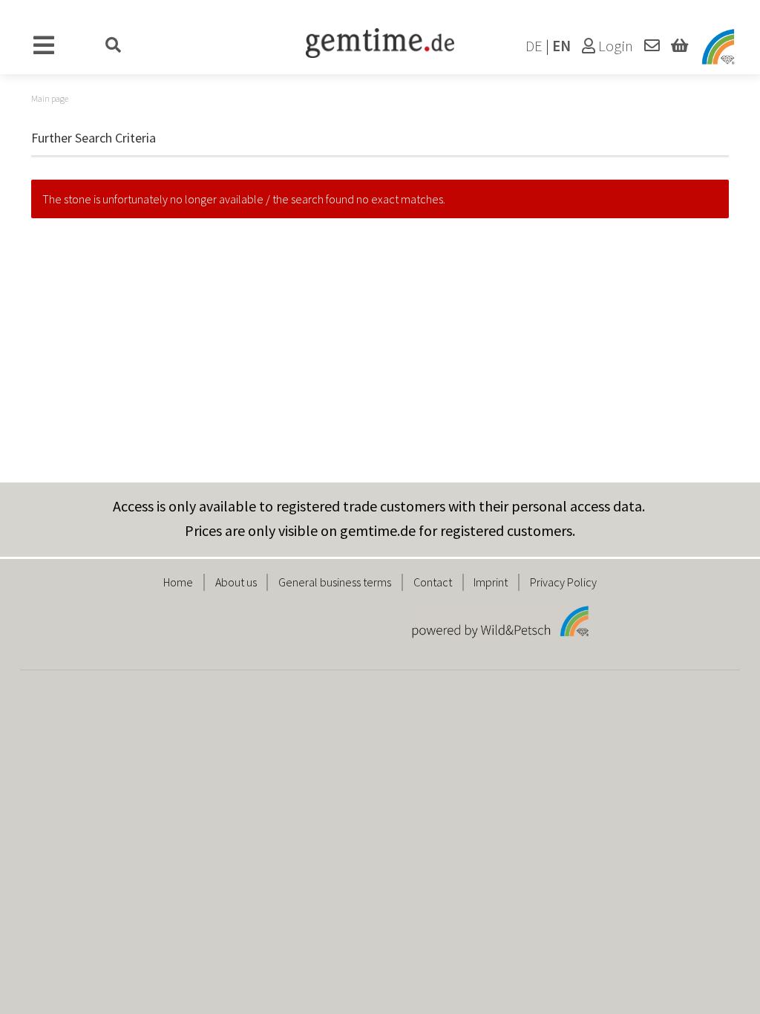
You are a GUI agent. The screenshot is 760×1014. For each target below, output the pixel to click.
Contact (432, 582)
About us (236, 582)
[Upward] (719, 991)
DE (534, 46)
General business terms (334, 582)
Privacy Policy (563, 582)
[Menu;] (44, 46)
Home (178, 582)
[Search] (113, 46)
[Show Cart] (679, 46)
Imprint (491, 582)
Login (614, 46)
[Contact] (652, 46)
